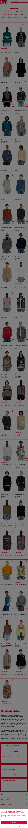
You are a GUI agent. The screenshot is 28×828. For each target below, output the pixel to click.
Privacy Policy (18, 816)
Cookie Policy (4, 818)
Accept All (14, 822)
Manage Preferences (5, 816)
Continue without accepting (14, 826)
